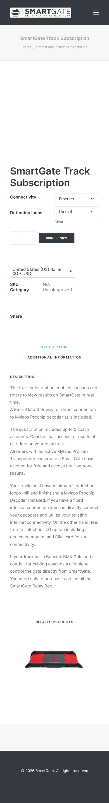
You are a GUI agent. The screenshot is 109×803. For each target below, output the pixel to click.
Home (27, 47)
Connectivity (23, 197)
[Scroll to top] (98, 792)
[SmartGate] (40, 13)
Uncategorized (57, 289)
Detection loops (26, 212)
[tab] (54, 359)
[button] (96, 12)
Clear (58, 221)
